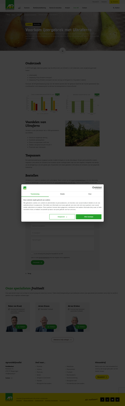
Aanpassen (61, 217)
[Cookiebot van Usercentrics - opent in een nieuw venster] (94, 188)
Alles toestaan (88, 217)
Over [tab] (90, 194)
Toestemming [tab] (35, 194)
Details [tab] (62, 194)
